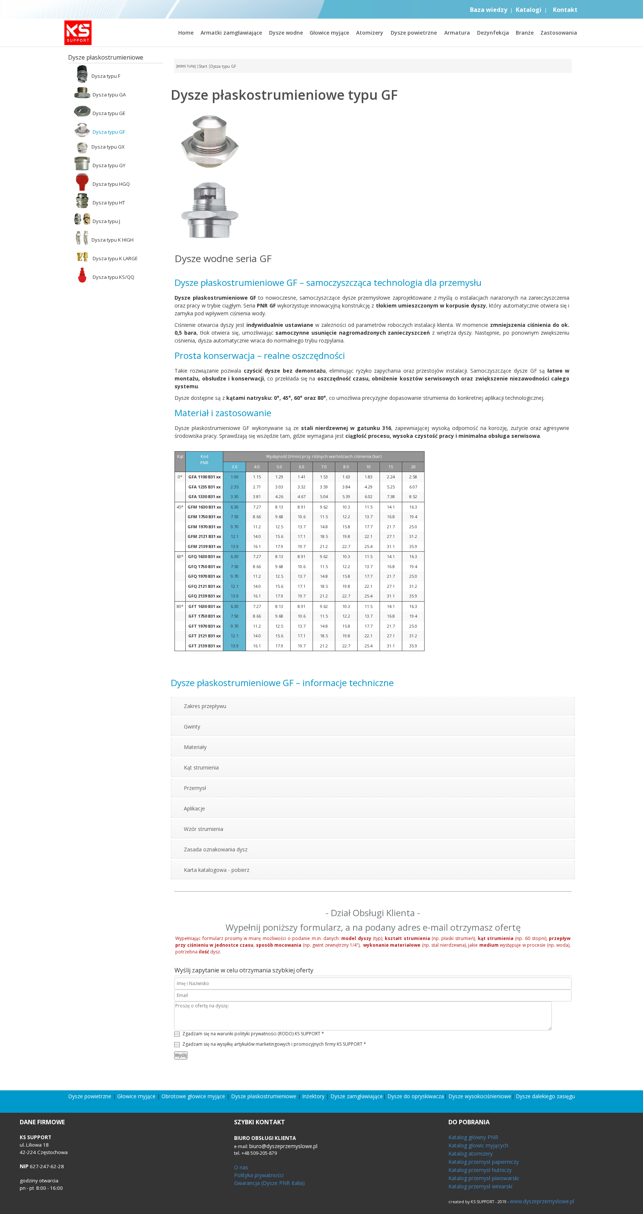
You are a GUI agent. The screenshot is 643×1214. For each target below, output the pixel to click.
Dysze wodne (286, 32)
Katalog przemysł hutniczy (480, 1169)
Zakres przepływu (205, 706)
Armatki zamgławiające (231, 32)
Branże (525, 32)
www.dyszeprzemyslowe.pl (542, 1201)
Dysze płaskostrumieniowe (263, 1096)
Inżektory (313, 1096)
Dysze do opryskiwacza (415, 1096)
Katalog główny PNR (473, 1137)
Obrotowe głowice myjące (193, 1096)
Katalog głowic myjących (478, 1145)
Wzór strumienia (203, 828)
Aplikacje (194, 808)
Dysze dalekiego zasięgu (545, 1096)
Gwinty (192, 726)
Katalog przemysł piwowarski (483, 1178)
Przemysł (195, 787)
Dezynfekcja (493, 32)
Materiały (195, 747)
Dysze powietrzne (414, 32)
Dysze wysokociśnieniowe (479, 1096)
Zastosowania (558, 32)
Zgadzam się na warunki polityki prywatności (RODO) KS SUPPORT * (253, 1033)
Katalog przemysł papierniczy (483, 1161)
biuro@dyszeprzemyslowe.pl (283, 1146)
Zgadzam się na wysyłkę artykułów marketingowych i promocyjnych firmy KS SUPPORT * (274, 1044)
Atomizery (369, 32)
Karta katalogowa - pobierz (216, 869)
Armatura (457, 32)
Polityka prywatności (259, 1175)
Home (185, 32)
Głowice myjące (329, 32)
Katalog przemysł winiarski (480, 1186)
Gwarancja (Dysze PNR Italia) (269, 1182)
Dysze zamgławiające (356, 1096)
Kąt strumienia (201, 767)
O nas (241, 1167)
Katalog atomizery (470, 1153)
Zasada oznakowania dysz (215, 849)
